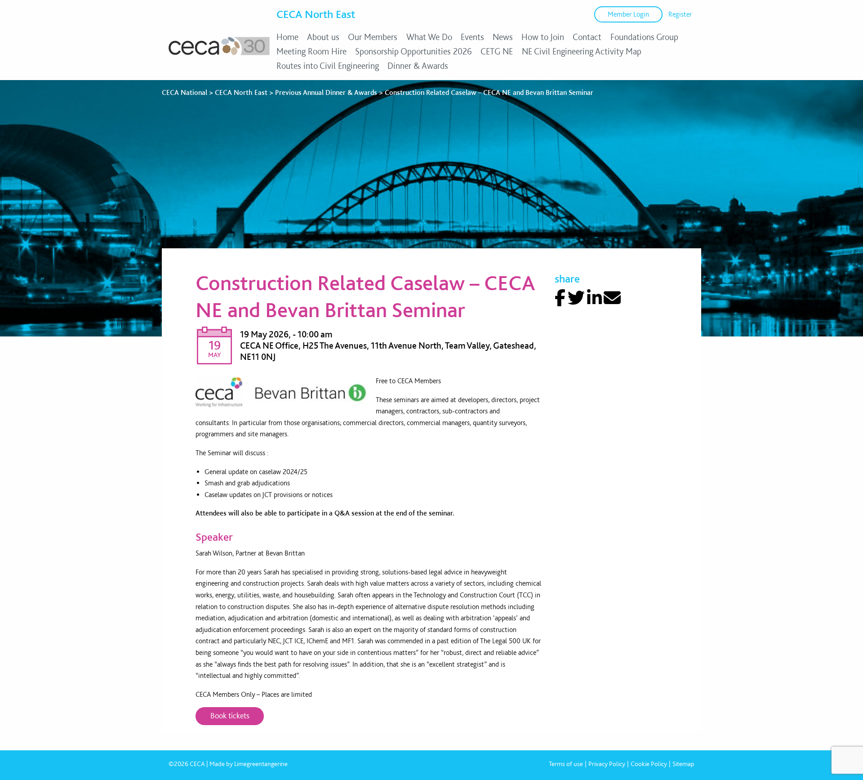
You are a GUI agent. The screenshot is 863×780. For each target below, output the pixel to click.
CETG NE (496, 51)
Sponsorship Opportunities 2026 (413, 51)
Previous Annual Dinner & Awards (326, 92)
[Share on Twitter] (576, 298)
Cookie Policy (649, 764)
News (503, 36)
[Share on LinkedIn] (594, 298)
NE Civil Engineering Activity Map (581, 51)
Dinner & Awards (417, 65)
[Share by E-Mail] (612, 298)
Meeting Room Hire (311, 51)
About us (323, 36)
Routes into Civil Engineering (327, 65)
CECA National (184, 92)
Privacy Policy (606, 764)
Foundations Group (644, 36)
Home (287, 36)
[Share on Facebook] (560, 298)
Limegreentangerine (261, 764)
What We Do (429, 36)
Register (680, 14)
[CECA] (219, 55)
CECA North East (315, 14)
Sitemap (683, 764)
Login (628, 14)
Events (472, 36)
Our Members (372, 36)
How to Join (542, 36)
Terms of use (566, 764)
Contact (587, 36)
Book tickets (229, 715)
